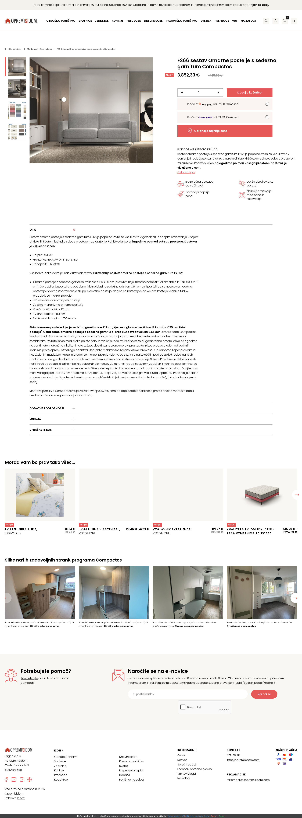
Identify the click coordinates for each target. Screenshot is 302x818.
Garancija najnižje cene (210, 131)
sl (294, 21)
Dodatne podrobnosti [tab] (47, 408)
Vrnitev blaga (186, 774)
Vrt (235, 21)
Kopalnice (61, 780)
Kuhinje (117, 21)
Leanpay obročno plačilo (194, 769)
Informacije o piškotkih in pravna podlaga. (188, 816)
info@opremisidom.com (243, 760)
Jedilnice (102, 21)
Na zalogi (248, 21)
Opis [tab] (33, 230)
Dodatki (124, 775)
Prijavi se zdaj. (259, 5)
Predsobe (134, 21)
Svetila (205, 21)
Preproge (222, 21)
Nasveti (182, 760)
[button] (295, 598)
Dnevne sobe (153, 21)
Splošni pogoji (186, 764)
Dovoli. (222, 816)
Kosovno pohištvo (131, 761)
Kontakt (233, 750)
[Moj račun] (275, 21)
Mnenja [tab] (35, 419)
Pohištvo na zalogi (131, 780)
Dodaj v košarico (249, 93)
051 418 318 (233, 755)
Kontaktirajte (29, 678)
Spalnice (85, 21)
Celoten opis (186, 172)
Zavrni (214, 816)
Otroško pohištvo (60, 21)
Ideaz (21, 798)
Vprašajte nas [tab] (41, 430)
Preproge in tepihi (131, 770)
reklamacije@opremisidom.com (248, 780)
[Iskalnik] (266, 21)
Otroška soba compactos (44, 626)
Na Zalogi (183, 778)
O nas (181, 755)
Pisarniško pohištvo (181, 21)
